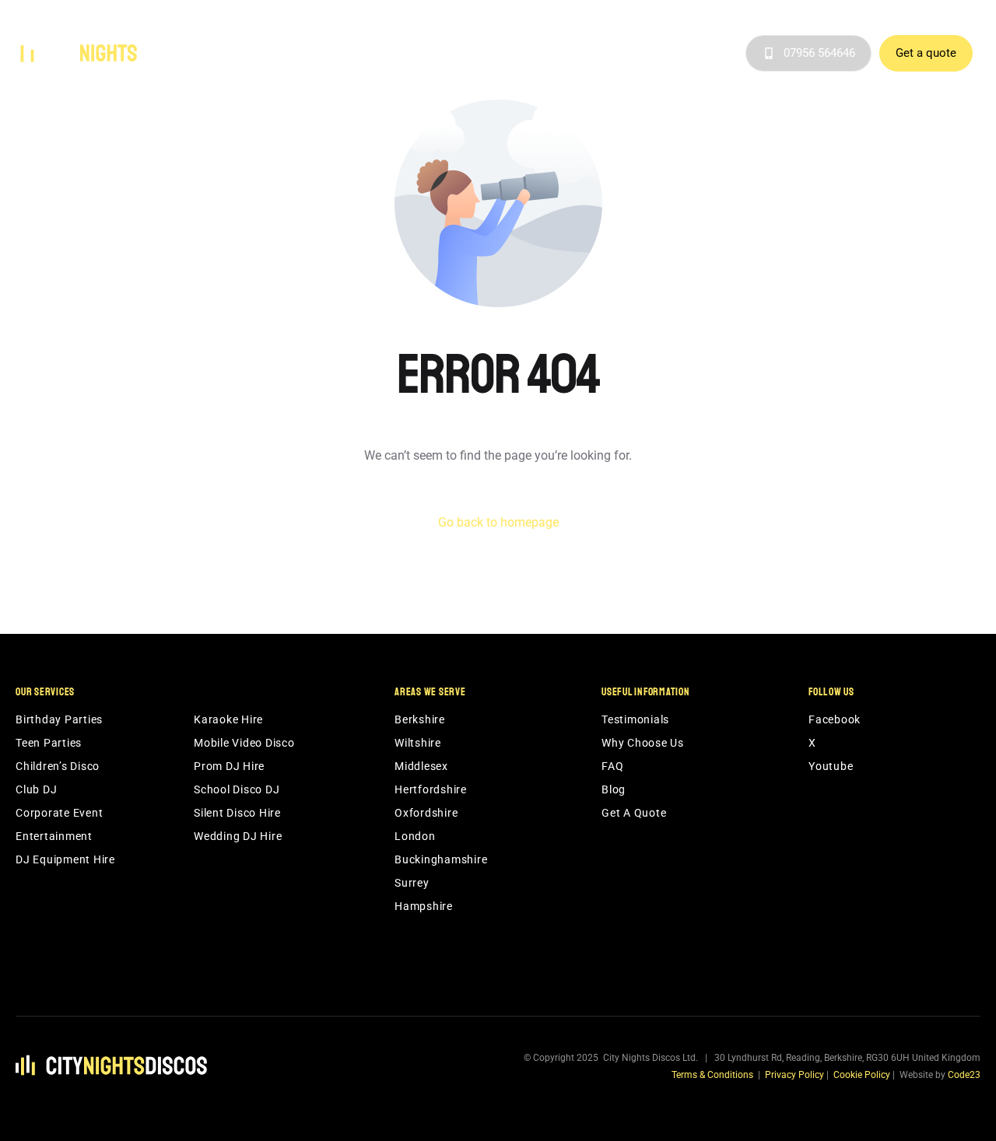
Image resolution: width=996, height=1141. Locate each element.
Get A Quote (633, 813)
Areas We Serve (478, 53)
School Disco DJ (236, 789)
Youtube (830, 766)
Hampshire (424, 906)
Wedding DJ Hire (238, 836)
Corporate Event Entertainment (59, 824)
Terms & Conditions (712, 1074)
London (415, 836)
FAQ (612, 766)
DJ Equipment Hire (65, 859)
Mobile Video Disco (244, 743)
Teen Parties (49, 743)
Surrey (412, 883)
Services (387, 53)
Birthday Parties (59, 719)
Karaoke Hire (228, 719)
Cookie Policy (861, 1074)
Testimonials (670, 53)
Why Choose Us (586, 53)
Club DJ (36, 789)
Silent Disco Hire (237, 813)
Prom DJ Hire (229, 766)
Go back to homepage (498, 522)
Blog (727, 53)
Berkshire (420, 719)
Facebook (834, 719)
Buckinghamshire (441, 859)
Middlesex (421, 766)
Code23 (964, 1074)
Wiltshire (418, 743)
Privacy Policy (794, 1074)
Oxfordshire (426, 813)
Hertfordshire (431, 789)
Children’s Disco (58, 766)
